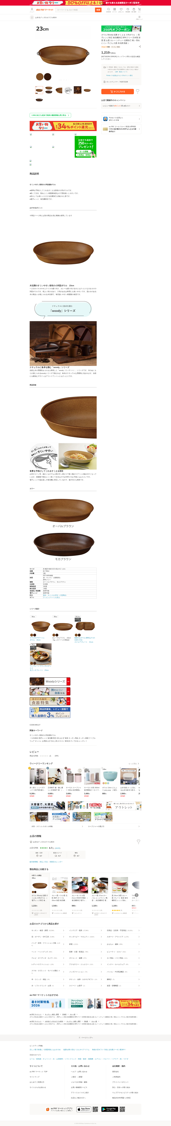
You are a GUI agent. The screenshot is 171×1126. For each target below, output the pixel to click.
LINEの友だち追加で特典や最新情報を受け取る (49, 115)
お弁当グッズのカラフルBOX (54, 1021)
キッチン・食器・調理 (52, 1014)
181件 (57, 848)
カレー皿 (72, 1014)
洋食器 (64, 1014)
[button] (140, 46)
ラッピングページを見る (51, 597)
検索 (98, 10)
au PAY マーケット (36, 1014)
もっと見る (133, 764)
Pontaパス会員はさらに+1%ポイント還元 (119, 75)
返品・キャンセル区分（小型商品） (55, 595)
